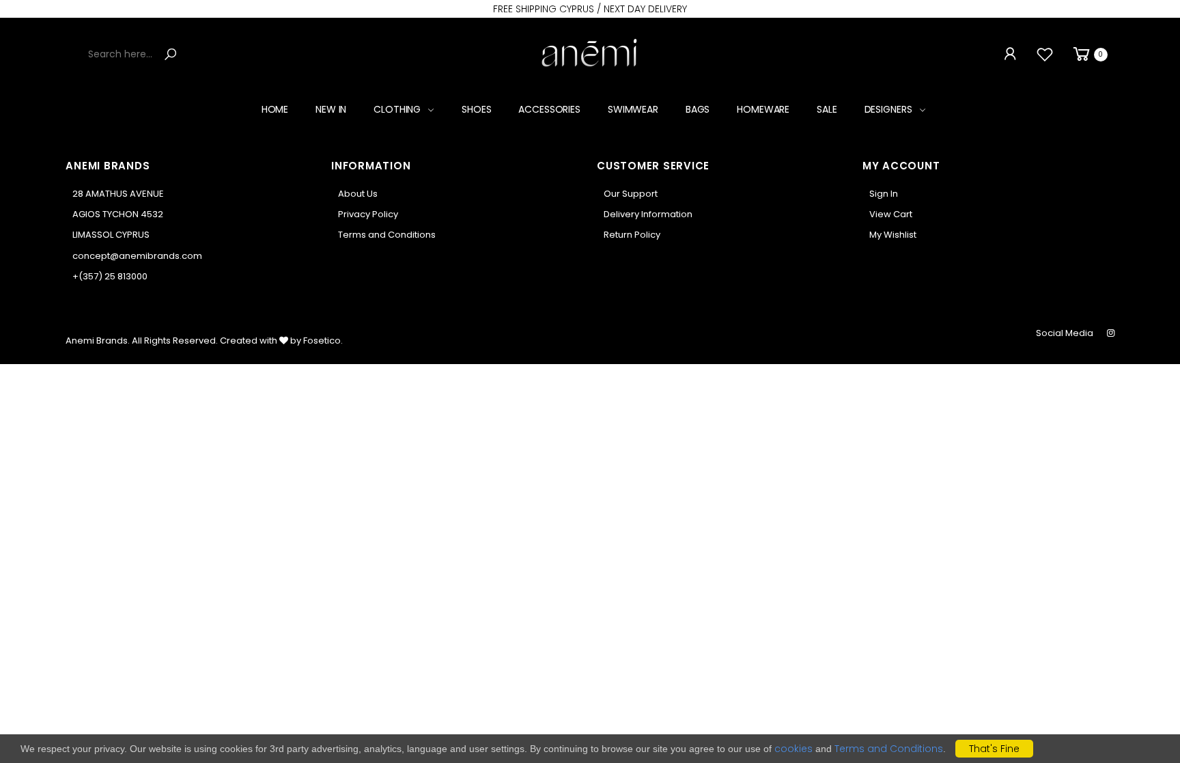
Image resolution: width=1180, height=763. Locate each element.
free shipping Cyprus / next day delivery (590, 9)
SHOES (476, 109)
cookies (793, 748)
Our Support (631, 193)
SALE (827, 109)
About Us (358, 193)
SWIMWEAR (633, 109)
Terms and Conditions (387, 234)
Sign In (883, 193)
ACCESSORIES (549, 109)
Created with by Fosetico (280, 340)
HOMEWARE (763, 109)
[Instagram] (1110, 333)
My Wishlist (892, 234)
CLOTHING (397, 109)
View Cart (890, 214)
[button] (1089, 54)
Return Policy (632, 234)
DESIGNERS (888, 109)
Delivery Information (648, 214)
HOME (275, 109)
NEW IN (330, 109)
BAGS (698, 109)
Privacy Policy (368, 214)
